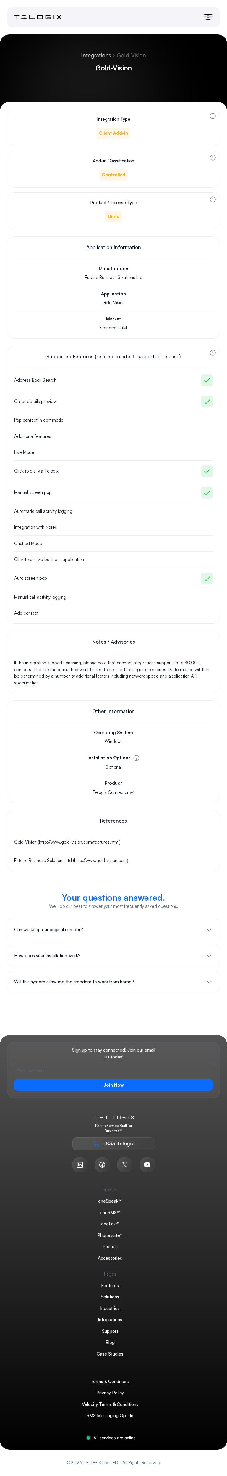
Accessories (110, 1258)
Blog (110, 1342)
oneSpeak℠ (110, 1201)
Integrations (96, 55)
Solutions (110, 1297)
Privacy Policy (110, 1393)
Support (110, 1331)
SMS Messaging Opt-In (110, 1415)
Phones (110, 1246)
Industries (110, 1308)
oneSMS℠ (110, 1212)
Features (110, 1285)
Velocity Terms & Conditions (110, 1404)
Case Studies (110, 1353)
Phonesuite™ (110, 1235)
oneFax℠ (110, 1224)
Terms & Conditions (110, 1381)
